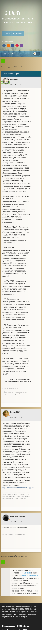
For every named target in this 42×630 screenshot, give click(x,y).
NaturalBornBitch (17, 516)
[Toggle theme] (36, 54)
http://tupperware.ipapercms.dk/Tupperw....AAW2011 (19, 488)
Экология (24, 67)
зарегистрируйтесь (30, 575)
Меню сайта (10, 53)
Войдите (27, 573)
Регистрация (17, 33)
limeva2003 (15, 412)
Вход (8, 33)
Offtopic (17, 67)
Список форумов (7, 67)
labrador (14, 79)
